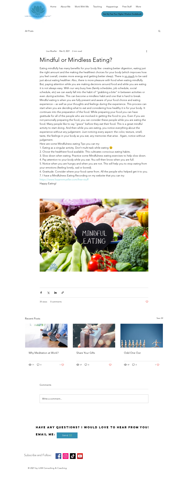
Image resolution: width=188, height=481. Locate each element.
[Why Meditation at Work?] (46, 336)
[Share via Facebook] (41, 292)
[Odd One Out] (141, 336)
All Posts (29, 31)
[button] (159, 31)
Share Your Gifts (85, 352)
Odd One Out (132, 352)
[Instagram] (65, 456)
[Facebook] (58, 456)
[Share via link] (62, 292)
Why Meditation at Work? (43, 352)
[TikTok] (73, 456)
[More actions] (146, 51)
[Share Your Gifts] (94, 336)
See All (160, 318)
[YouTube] (80, 456)
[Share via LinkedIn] (55, 292)
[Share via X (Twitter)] (48, 292)
